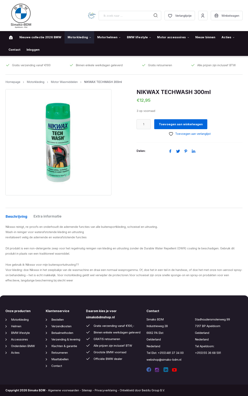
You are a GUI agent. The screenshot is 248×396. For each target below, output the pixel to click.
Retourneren (59, 352)
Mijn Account (203, 15)
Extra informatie (47, 216)
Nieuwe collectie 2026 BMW (40, 37)
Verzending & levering (65, 339)
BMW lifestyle (137, 37)
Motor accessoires (171, 37)
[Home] (11, 37)
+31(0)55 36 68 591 (208, 353)
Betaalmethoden (62, 333)
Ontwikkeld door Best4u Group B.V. (142, 390)
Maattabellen (60, 359)
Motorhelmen (107, 37)
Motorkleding (78, 37)
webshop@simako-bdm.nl (163, 359)
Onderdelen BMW (23, 346)
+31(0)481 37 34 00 (171, 353)
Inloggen (33, 49)
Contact (14, 49)
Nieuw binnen (205, 37)
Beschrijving (16, 216)
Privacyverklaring (106, 390)
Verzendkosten (61, 326)
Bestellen (57, 319)
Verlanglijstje (183, 15)
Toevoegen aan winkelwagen (181, 124)
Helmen (16, 326)
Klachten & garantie (64, 346)
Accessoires (19, 339)
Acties (226, 37)
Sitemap (87, 390)
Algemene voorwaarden (63, 390)
